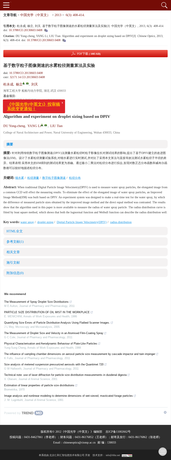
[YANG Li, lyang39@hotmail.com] (42, 125)
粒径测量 (33, 177)
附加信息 (15, 273)
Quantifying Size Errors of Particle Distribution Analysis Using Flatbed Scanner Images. (57, 322)
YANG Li (34, 126)
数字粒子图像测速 (54, 177)
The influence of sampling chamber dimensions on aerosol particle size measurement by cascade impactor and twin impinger (79, 354)
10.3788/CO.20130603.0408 (25, 30)
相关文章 (13, 252)
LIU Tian (56, 126)
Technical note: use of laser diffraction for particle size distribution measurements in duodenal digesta (65, 374)
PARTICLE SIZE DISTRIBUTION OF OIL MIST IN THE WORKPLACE (47, 312)
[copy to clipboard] (64, 40)
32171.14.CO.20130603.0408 (27, 77)
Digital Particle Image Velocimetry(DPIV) (82, 222)
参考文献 (15, 241)
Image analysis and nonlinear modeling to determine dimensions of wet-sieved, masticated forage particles (68, 395)
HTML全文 (14, 231)
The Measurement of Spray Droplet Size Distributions (36, 301)
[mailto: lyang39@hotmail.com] (45, 125)
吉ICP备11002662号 (118, 431)
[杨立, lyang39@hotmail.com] (24, 83)
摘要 (9, 144)
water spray (27, 222)
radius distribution (121, 222)
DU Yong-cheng (14, 126)
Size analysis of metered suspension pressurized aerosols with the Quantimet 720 (53, 364)
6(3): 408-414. (75, 15)
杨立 (19, 84)
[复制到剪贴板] (45, 30)
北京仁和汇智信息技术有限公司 (66, 455)
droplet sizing (45, 222)
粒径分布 (75, 177)
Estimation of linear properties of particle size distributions (39, 385)
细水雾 (19, 177)
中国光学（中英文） (35, 15)
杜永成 (8, 84)
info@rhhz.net (113, 455)
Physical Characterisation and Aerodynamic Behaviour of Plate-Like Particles (50, 343)
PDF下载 (89, 53)
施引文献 (13, 262)
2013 (58, 15)
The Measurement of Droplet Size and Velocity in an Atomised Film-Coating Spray (53, 333)
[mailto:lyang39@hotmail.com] (27, 83)
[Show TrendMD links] (165, 412)
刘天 (34, 84)
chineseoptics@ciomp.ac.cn (79, 442)
